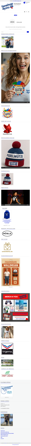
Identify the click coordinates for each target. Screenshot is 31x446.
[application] (15, 78)
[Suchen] (28, 32)
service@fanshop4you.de (16, 0)
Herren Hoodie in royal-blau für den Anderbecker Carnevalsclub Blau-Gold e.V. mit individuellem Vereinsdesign (7, 221)
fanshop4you (17, 3)
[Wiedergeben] (2, 102)
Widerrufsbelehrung (4, 434)
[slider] (15, 102)
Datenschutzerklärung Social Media (7, 433)
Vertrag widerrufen (15, 444)
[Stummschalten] (27, 102)
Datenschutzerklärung (5, 432)
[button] (15, 78)
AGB (1, 437)
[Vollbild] (28, 102)
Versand (2, 438)
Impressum (3, 430)
